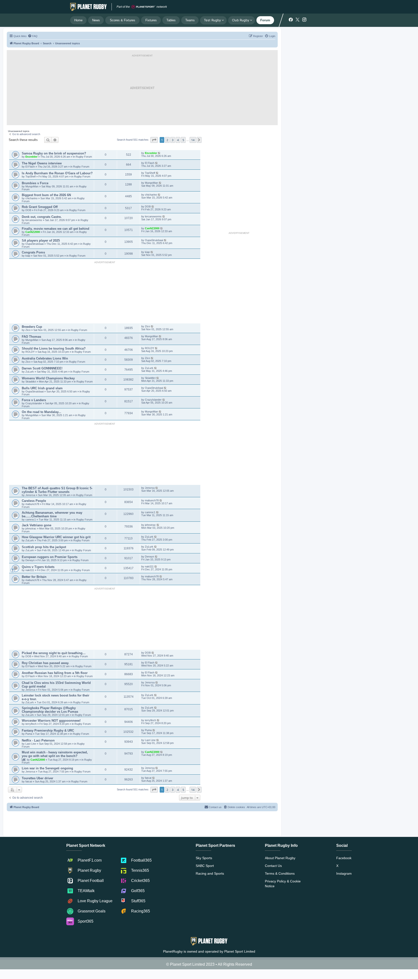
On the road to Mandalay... (41, 412)
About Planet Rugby (280, 858)
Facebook (343, 858)
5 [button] (183, 140)
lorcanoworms (34, 220)
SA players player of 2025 (41, 240)
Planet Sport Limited (239, 951)
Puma (29, 733)
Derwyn (30, 560)
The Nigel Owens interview (42, 163)
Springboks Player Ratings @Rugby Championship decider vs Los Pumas (50, 709)
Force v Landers (34, 400)
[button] (154, 140)
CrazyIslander (34, 403)
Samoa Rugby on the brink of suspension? (54, 153)
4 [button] (178, 140)
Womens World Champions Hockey (48, 378)
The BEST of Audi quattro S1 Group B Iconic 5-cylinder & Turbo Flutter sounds (57, 490)
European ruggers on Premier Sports (49, 557)
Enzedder (31, 156)
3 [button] (172, 140)
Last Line (30, 743)
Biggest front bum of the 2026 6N (46, 195)
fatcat (29, 781)
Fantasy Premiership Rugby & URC (48, 730)
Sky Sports (204, 858)
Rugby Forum (84, 156)
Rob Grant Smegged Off (40, 207)
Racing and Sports (210, 873)
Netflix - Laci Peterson (38, 740)
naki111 (29, 570)
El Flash (30, 166)
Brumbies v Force (35, 183)
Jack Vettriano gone (36, 525)
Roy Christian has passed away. (45, 663)
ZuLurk (29, 371)
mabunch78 (32, 504)
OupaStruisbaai (34, 243)
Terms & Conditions (280, 873)
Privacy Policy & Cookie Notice (283, 883)
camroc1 (31, 519)
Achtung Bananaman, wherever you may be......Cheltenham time (52, 514)
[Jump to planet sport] (143, 7)
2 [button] (167, 140)
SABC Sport (205, 866)
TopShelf (30, 176)
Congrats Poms (33, 252)
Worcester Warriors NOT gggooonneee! (51, 720)
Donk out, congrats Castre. (42, 217)
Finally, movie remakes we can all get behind (55, 228)
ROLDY (30, 351)
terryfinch (31, 723)
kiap (28, 255)
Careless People (34, 501)
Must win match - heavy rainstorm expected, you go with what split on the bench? (55, 754)
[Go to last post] (159, 153)
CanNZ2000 (32, 231)
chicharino (31, 198)
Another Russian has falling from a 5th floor (55, 673)
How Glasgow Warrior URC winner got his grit (56, 537)
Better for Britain (34, 577)
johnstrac (31, 528)
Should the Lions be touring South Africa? (54, 348)
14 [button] (192, 140)
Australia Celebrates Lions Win (45, 358)
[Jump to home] (88, 7)
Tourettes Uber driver (37, 778)
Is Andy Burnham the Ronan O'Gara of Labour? (57, 173)
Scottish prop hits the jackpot (44, 547)
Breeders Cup (32, 327)
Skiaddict (31, 381)
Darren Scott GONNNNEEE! (42, 368)
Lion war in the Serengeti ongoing (47, 768)
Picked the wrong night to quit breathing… (54, 653)
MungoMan (31, 186)
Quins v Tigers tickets (38, 567)
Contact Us (273, 866)
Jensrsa (30, 495)
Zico (28, 330)
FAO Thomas (31, 336)
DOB (28, 210)
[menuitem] (32, 36)
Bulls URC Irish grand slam (42, 388)
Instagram (344, 873)
